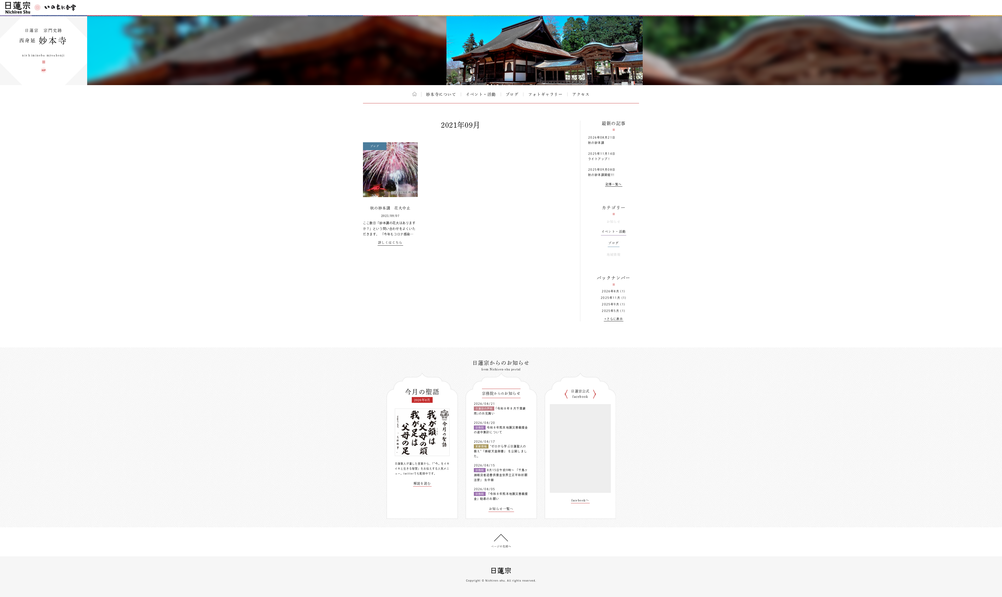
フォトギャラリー (545, 94)
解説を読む (422, 483)
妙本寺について (441, 94)
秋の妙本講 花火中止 (390, 208)
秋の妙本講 (596, 142)
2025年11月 (610, 297)
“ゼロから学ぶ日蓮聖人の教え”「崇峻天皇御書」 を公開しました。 (500, 451)
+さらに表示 (613, 318)
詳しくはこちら (390, 242)
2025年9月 (610, 304)
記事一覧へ (614, 184)
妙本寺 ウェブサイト (43, 70)
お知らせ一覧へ (501, 508)
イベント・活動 (481, 94)
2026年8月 (610, 291)
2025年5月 (610, 310)
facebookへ (580, 500)
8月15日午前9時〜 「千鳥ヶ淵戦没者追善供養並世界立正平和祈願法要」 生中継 (501, 475)
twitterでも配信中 (415, 473)
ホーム (414, 94)
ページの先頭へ (501, 546)
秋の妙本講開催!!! (601, 174)
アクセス (580, 94)
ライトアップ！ (599, 158)
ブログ (512, 94)
